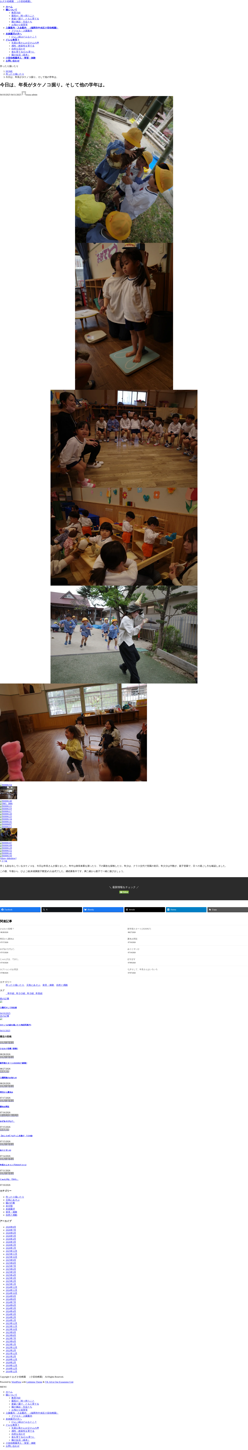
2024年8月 (11, 1299)
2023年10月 (11, 1329)
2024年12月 (11, 1287)
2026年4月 (11, 1239)
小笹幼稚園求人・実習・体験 (21, 1443)
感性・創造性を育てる (22, 46)
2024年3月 (11, 1314)
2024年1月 (11, 1320)
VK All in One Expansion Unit (59, 1382)
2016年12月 (11, 1371)
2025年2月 (11, 1281)
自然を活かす (18, 49)
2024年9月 (11, 1296)
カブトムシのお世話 (9, 969)
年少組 (30, 993)
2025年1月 (11, 1284)
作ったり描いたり (15, 985)
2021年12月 (11, 1353)
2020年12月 (11, 1359)
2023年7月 (11, 1338)
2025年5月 (11, 1272)
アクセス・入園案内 (21, 31)
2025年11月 (11, 1254)
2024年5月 (11, 1308)
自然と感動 (62, 985)
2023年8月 (11, 1335)
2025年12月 (11, 1251)
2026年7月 (11, 1230)
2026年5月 (11, 1236)
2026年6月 (11, 1233)
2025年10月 (11, 1257)
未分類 (9, 1206)
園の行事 (10, 1203)
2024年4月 (11, 1311)
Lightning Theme (34, 1382)
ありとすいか (133, 949)
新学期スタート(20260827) (139, 929)
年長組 (39, 993)
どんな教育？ (13, 1425)
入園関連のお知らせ (8, 1078)
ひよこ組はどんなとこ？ (24, 37)
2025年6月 (11, 1269)
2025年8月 (11, 1263)
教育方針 (16, 12)
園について (11, 1395)
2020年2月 (11, 1362)
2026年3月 (11, 1242)
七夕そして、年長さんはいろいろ (142, 969)
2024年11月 (11, 1290)
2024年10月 (11, 1293)
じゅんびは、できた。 (10, 959)
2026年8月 (11, 1227)
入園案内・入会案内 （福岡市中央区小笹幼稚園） (32, 1413)
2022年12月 (11, 1347)
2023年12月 (11, 1323)
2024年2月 (11, 1317)
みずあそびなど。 (8, 949)
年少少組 (20, 993)
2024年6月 (11, 1305)
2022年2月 (11, 1350)
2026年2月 (11, 1245)
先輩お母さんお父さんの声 (25, 43)
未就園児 (10, 1209)
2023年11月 (11, 1326)
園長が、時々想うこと (22, 15)
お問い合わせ (13, 1446)
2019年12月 (11, 1365)
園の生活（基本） (20, 55)
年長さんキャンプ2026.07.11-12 (13, 1165)
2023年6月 (11, 1341)
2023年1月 (11, 1344)
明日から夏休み (7, 939)
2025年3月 (11, 1278)
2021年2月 (11, 1356)
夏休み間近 (132, 939)
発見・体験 (48, 985)
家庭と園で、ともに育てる (25, 18)
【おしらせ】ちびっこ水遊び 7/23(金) (16, 1136)
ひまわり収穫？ (7, 929)
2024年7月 (11, 1302)
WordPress (16, 1382)
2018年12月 (11, 1368)
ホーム (9, 1392)
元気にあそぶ (33, 985)
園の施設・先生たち (21, 21)
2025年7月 (11, 1266)
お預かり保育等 (19, 25)
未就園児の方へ (14, 1419)
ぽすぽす (131, 959)
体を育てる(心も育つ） (23, 52)
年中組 (10, 993)
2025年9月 (11, 1260)
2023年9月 (11, 1332)
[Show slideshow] (8, 858)
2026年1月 (11, 1248)
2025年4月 (11, 1275)
